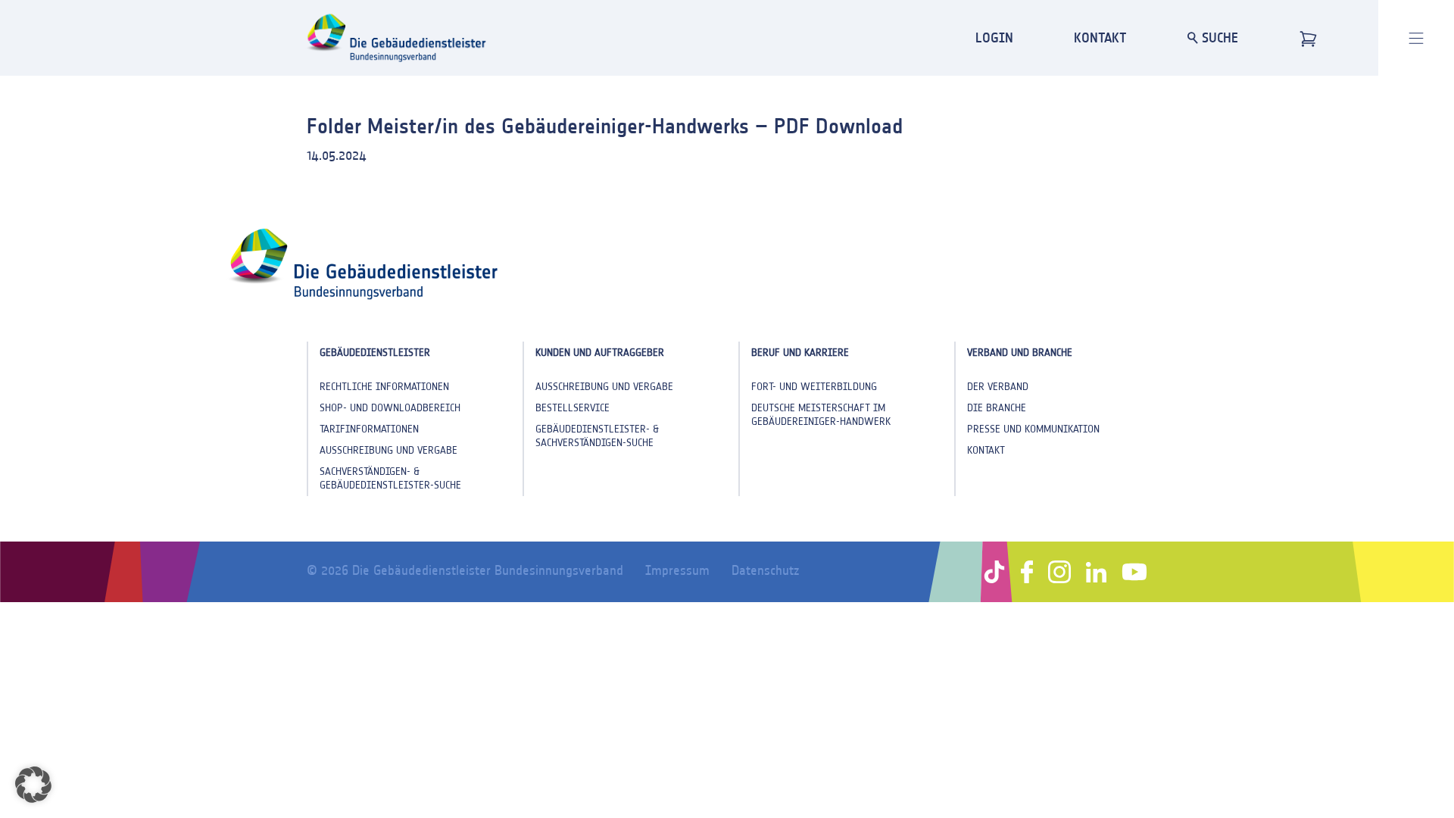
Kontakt (986, 450)
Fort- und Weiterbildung (814, 386)
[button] (33, 784)
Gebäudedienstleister (375, 352)
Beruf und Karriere (800, 352)
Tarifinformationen (369, 429)
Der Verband (997, 386)
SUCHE (1218, 37)
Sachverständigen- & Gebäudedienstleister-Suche (390, 478)
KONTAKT (1100, 37)
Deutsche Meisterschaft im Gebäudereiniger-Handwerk (821, 414)
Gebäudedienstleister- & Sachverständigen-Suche (597, 435)
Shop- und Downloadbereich (390, 408)
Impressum (677, 570)
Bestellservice (572, 408)
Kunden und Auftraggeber (599, 352)
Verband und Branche (1019, 352)
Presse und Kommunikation (1033, 429)
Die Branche (996, 408)
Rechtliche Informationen (384, 386)
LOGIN (994, 37)
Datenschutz (765, 570)
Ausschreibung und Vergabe (388, 450)
